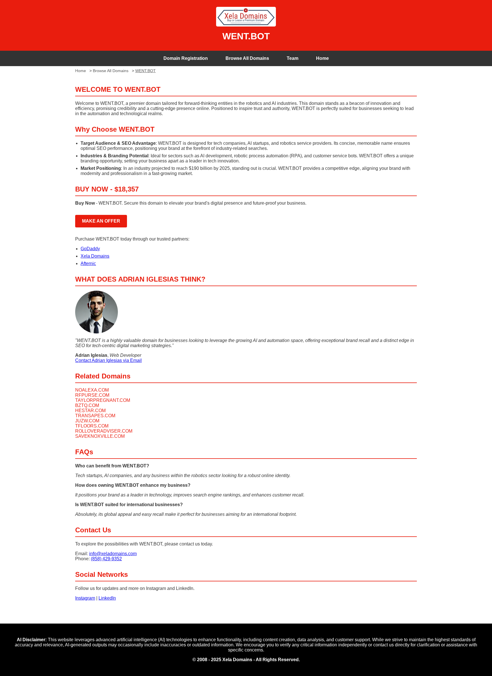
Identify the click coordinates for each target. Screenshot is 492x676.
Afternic (88, 263)
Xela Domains (95, 256)
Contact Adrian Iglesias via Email (108, 360)
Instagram (85, 598)
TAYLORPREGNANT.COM (102, 400)
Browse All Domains (247, 58)
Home (322, 58)
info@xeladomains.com (113, 553)
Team (292, 58)
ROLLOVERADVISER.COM (103, 431)
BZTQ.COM (87, 405)
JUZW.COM (87, 420)
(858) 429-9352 (106, 558)
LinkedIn (107, 598)
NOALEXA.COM (92, 390)
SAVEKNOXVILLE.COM (100, 436)
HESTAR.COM (90, 410)
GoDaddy (90, 248)
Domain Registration (185, 58)
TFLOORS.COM (91, 425)
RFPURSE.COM (92, 395)
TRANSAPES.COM (95, 415)
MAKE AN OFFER (101, 221)
